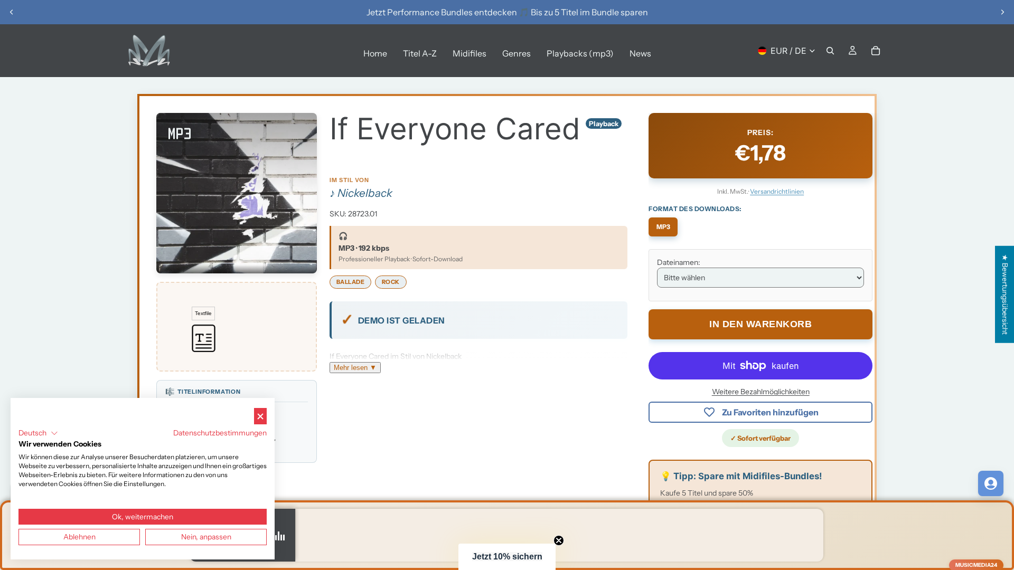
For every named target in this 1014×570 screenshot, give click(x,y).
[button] (507, 557)
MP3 (663, 227)
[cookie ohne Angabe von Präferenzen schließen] (260, 416)
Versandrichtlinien (777, 191)
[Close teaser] (558, 540)
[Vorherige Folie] (11, 12)
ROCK (391, 282)
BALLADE (350, 282)
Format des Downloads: (695, 209)
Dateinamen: (678, 262)
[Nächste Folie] (1002, 12)
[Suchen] (830, 50)
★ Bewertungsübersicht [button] (1005, 294)
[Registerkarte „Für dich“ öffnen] (990, 483)
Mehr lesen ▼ (355, 368)
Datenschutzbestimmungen (220, 433)
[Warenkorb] (875, 50)
